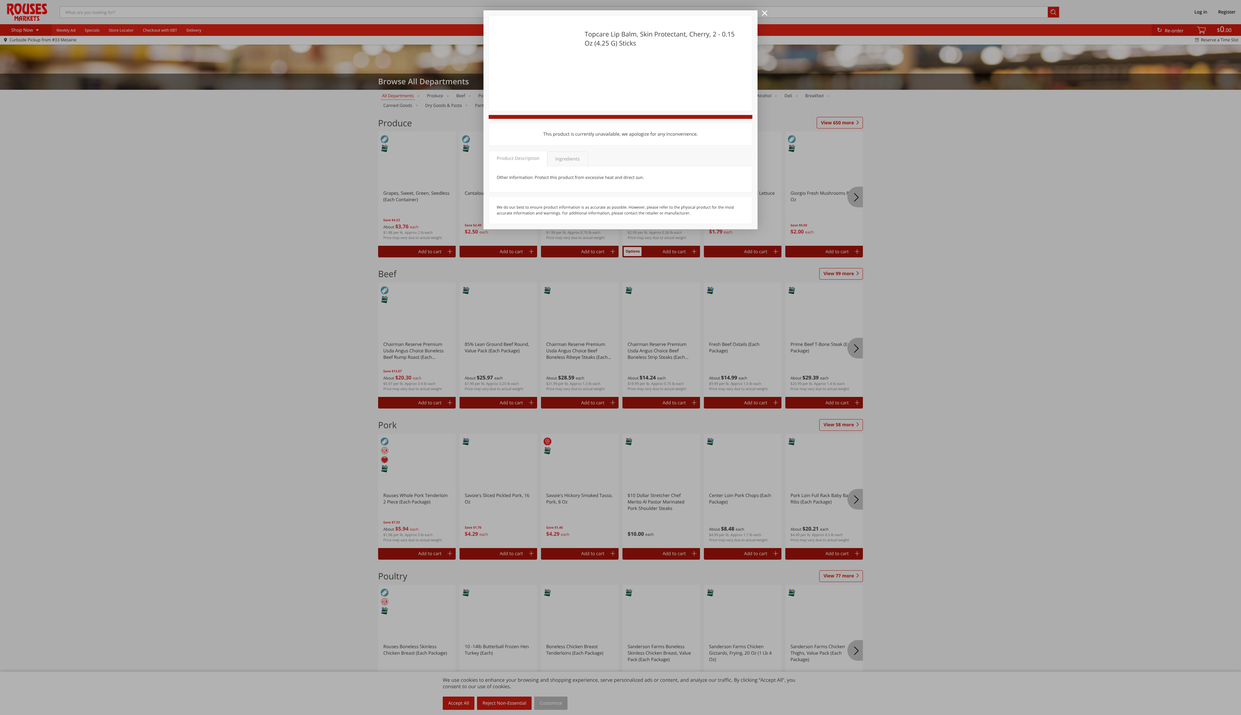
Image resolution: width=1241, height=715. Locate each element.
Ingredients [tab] (567, 159)
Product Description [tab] (518, 158)
